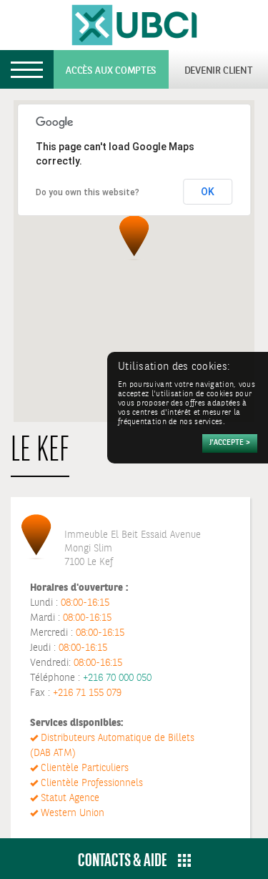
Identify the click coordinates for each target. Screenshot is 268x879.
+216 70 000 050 (117, 678)
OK (207, 191)
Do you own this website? (87, 192)
